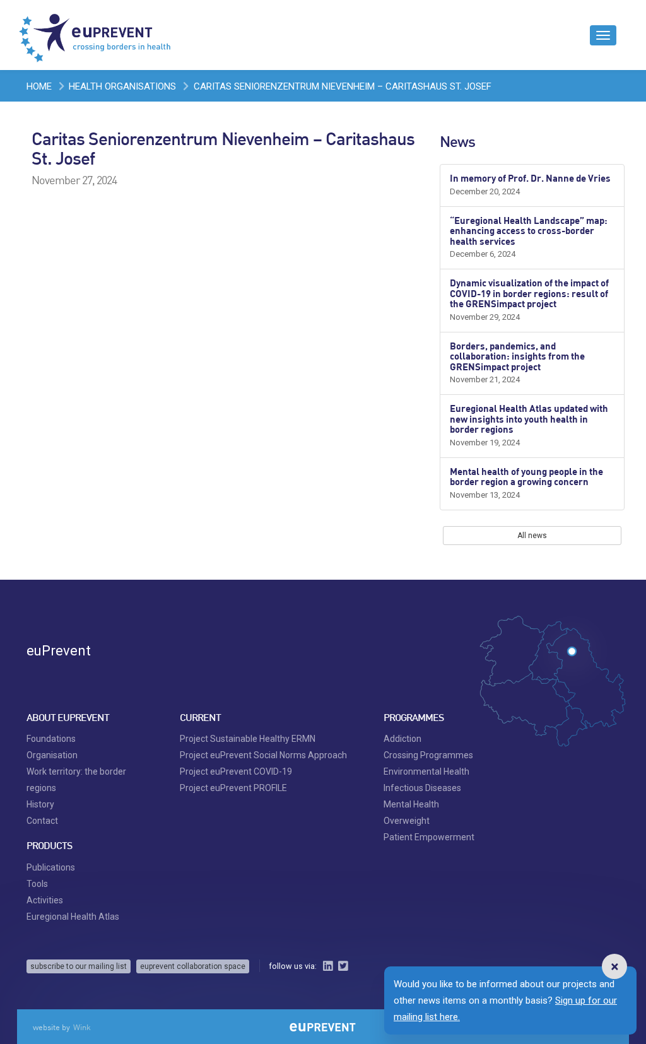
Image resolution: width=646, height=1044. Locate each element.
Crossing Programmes (428, 739)
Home (39, 86)
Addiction (402, 722)
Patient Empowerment (429, 821)
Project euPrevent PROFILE (233, 771)
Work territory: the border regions (76, 763)
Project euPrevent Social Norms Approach (263, 739)
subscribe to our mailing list (78, 950)
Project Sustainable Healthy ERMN (247, 722)
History (40, 788)
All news (532, 535)
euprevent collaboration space (192, 950)
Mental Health (411, 788)
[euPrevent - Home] (96, 34)
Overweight (407, 804)
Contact (42, 804)
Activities (44, 884)
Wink (82, 1011)
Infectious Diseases (422, 771)
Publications (50, 851)
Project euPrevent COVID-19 (236, 755)
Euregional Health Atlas (72, 900)
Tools (37, 867)
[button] (614, 966)
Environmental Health (426, 755)
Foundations (51, 722)
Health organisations (122, 86)
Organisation (52, 739)
